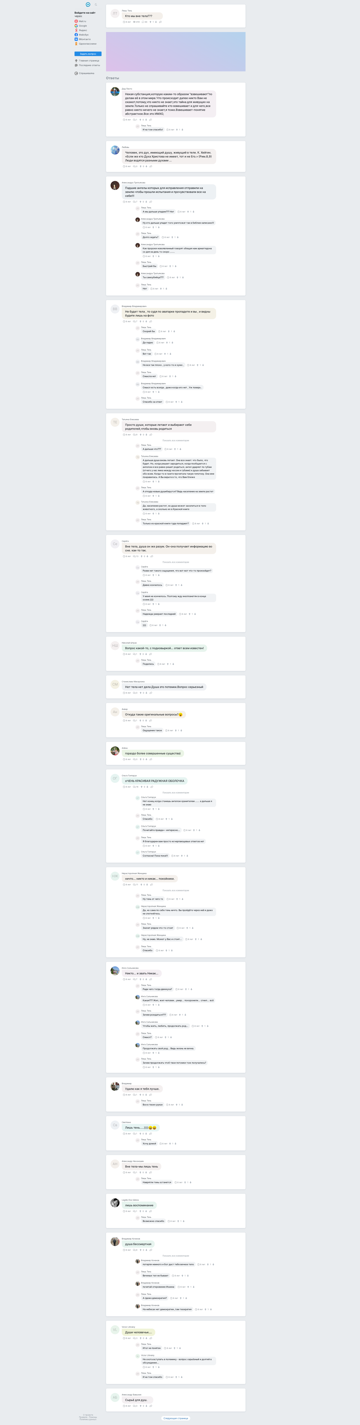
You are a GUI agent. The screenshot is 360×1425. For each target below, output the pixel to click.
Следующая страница (176, 1418)
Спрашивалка (86, 73)
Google (83, 25)
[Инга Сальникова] (116, 970)
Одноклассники (87, 43)
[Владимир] (116, 1086)
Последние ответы (89, 65)
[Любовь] (116, 150)
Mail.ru (82, 21)
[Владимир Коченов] (116, 1241)
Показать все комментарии (176, 440)
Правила (83, 1417)
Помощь (93, 1417)
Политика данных (88, 1419)
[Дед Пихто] (116, 91)
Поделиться (160, 21)
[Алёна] (116, 750)
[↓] (155, 22)
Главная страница (89, 60)
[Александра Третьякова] (116, 185)
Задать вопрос (88, 53)
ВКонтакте (85, 39)
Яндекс (83, 30)
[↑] (150, 22)
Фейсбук (84, 34)
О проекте (88, 1415)
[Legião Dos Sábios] (116, 1202)
